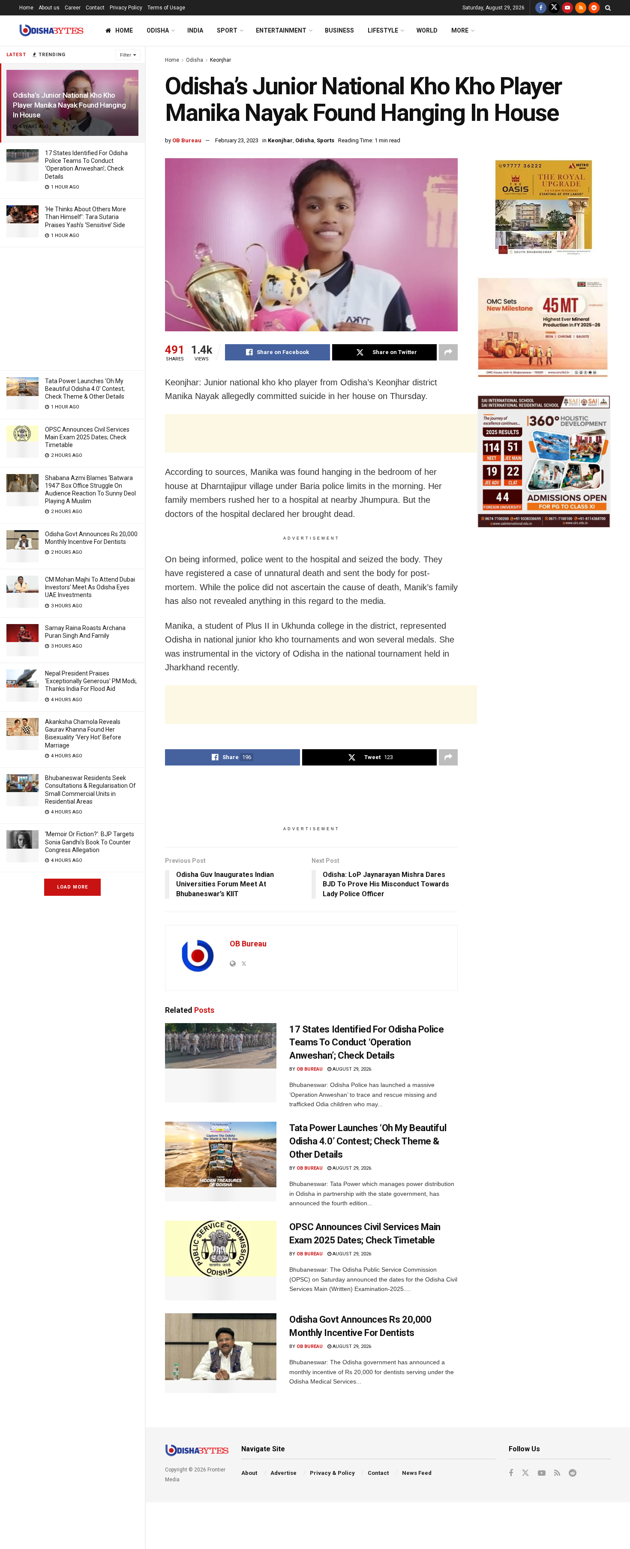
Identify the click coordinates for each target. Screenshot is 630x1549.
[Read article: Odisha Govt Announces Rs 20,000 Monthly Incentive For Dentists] (220, 1353)
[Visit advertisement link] (544, 209)
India (195, 30)
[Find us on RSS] (580, 7)
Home (26, 8)
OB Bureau (186, 140)
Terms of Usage (166, 8)
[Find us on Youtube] (567, 7)
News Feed (417, 1473)
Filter (125, 55)
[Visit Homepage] (51, 30)
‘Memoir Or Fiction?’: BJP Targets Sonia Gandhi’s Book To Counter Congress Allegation (89, 842)
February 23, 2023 (236, 140)
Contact (95, 8)
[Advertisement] (72, 307)
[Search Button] (608, 7)
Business (339, 30)
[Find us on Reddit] (594, 7)
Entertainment (281, 30)
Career (73, 8)
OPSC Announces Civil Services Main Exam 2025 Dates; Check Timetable (87, 437)
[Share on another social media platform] (448, 352)
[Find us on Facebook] (540, 7)
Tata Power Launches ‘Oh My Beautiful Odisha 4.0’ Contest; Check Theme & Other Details (85, 389)
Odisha (158, 30)
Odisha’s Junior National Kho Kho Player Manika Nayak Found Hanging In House (69, 105)
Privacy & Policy (332, 1473)
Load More (72, 887)
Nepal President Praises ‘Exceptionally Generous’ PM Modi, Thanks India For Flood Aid (91, 681)
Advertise (283, 1473)
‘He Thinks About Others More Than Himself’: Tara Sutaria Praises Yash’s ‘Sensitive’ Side (85, 217)
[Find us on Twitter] (554, 7)
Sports (325, 140)
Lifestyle (383, 30)
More (459, 30)
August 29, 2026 (351, 1069)
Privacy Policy (126, 8)
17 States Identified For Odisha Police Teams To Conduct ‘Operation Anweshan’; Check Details (366, 1042)
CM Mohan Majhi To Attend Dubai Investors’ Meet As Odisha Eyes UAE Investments (90, 587)
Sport (227, 30)
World (427, 30)
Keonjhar (220, 60)
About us (49, 8)
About (249, 1473)
